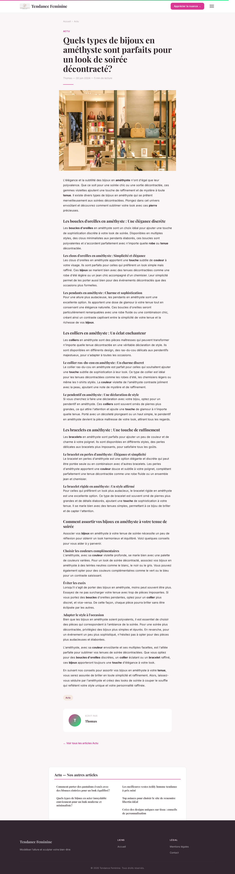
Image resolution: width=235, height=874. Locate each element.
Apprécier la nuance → (187, 6)
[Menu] (211, 6)
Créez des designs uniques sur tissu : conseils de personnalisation (149, 811)
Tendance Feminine (49, 6)
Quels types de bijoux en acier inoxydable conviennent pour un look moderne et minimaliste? (81, 801)
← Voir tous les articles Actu (80, 743)
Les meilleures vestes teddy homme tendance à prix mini (149, 788)
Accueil (67, 21)
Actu (76, 21)
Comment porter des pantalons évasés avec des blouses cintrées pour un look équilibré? (83, 788)
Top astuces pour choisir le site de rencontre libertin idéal (148, 799)
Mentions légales (179, 846)
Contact (174, 852)
